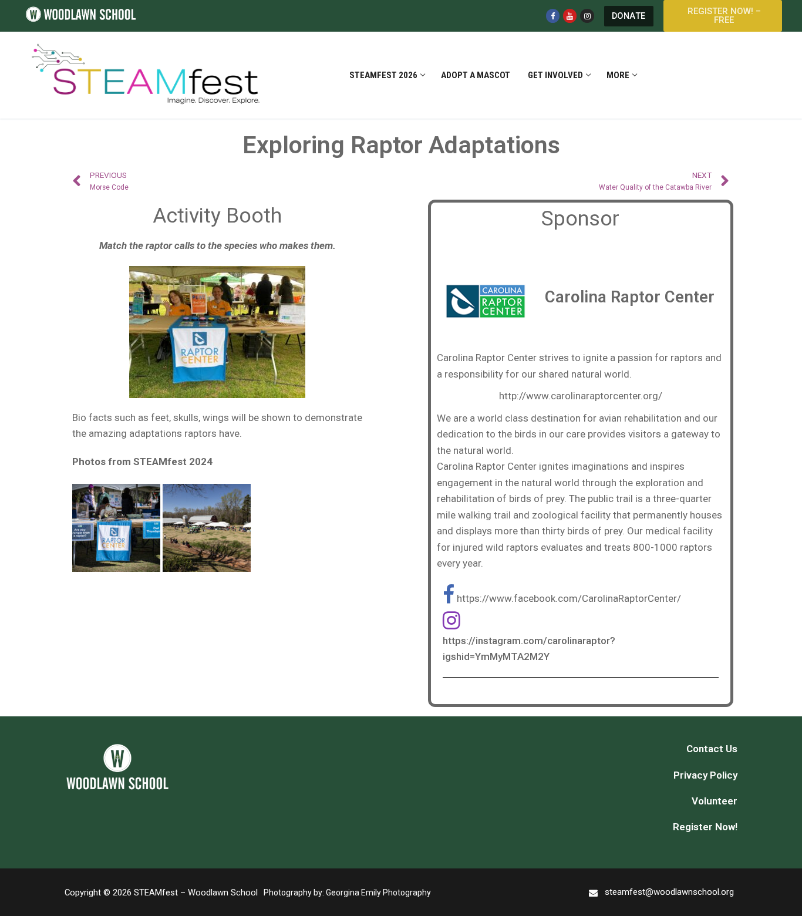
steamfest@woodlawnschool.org (669, 892)
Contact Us (711, 749)
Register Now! (705, 827)
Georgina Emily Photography (378, 892)
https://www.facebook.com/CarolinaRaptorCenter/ (569, 598)
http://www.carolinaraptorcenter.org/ (580, 396)
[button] (722, 16)
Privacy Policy (705, 775)
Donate (629, 16)
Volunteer (714, 801)
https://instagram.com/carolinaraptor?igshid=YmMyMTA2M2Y (529, 649)
